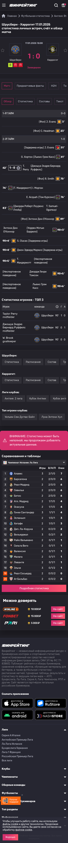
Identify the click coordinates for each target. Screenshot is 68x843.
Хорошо (10, 837)
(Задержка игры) (34, 147)
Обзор (8, 101)
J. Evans (51, 121)
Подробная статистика (34, 588)
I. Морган (37, 188)
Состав (52, 362)
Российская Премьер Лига (17, 756)
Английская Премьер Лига (17, 739)
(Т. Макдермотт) (22, 188)
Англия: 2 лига (13, 398)
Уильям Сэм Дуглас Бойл (20, 416)
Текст (59, 101)
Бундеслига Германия (15, 748)
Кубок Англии (37, 398)
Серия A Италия (11, 735)
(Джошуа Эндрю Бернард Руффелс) (45, 168)
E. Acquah (32, 197)
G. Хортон (27, 156)
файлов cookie (23, 829)
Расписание (33, 362)
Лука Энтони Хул (51, 416)
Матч (7, 85)
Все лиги (7, 760)
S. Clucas (22, 240)
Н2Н (53, 85)
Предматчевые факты (30, 85)
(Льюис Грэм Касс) (44, 156)
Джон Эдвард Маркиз (29, 250)
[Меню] (4, 5)
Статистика (25, 101)
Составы (44, 101)
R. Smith (49, 178)
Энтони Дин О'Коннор (41, 219)
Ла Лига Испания (12, 743)
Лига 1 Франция (11, 752)
